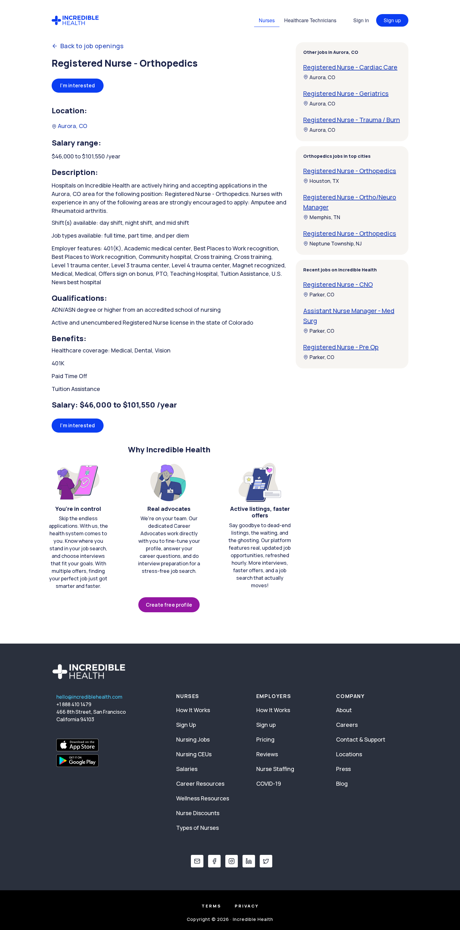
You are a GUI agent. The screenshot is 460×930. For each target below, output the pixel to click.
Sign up (392, 20)
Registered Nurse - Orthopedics (349, 171)
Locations (349, 754)
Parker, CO (321, 294)
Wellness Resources (202, 798)
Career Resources (200, 783)
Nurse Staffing (275, 769)
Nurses (267, 20)
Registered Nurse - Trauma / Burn (351, 119)
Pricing (265, 739)
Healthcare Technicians (310, 20)
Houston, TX (324, 180)
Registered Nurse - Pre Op (341, 347)
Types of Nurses (197, 827)
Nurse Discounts (197, 813)
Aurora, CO (72, 126)
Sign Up (186, 724)
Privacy (247, 906)
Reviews (267, 754)
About (344, 710)
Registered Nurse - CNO (338, 284)
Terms (211, 906)
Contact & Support (360, 739)
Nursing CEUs (194, 754)
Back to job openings (92, 46)
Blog (342, 783)
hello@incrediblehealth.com (89, 696)
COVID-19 (268, 783)
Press (343, 769)
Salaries (186, 769)
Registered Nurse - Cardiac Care (350, 67)
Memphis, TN (324, 217)
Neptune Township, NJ (335, 243)
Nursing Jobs (193, 739)
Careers (347, 724)
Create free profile (169, 604)
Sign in (361, 20)
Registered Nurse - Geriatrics (346, 93)
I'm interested (77, 85)
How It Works (193, 710)
